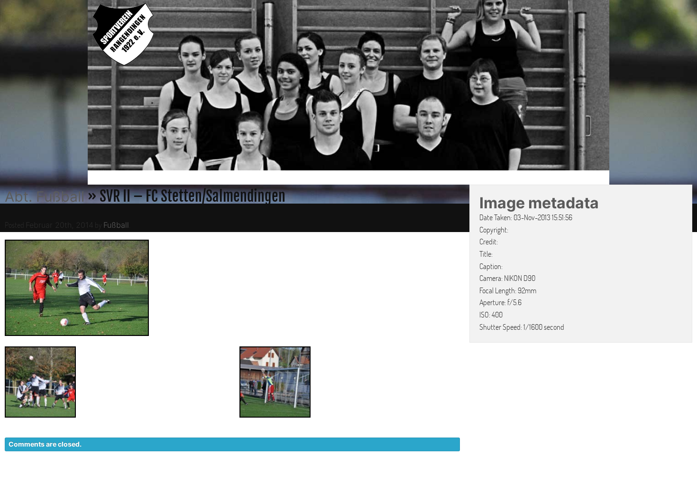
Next (619, 87)
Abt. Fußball (44, 196)
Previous (78, 87)
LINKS (594, 484)
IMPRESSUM (550, 484)
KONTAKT (431, 484)
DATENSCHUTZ (489, 484)
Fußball (116, 225)
